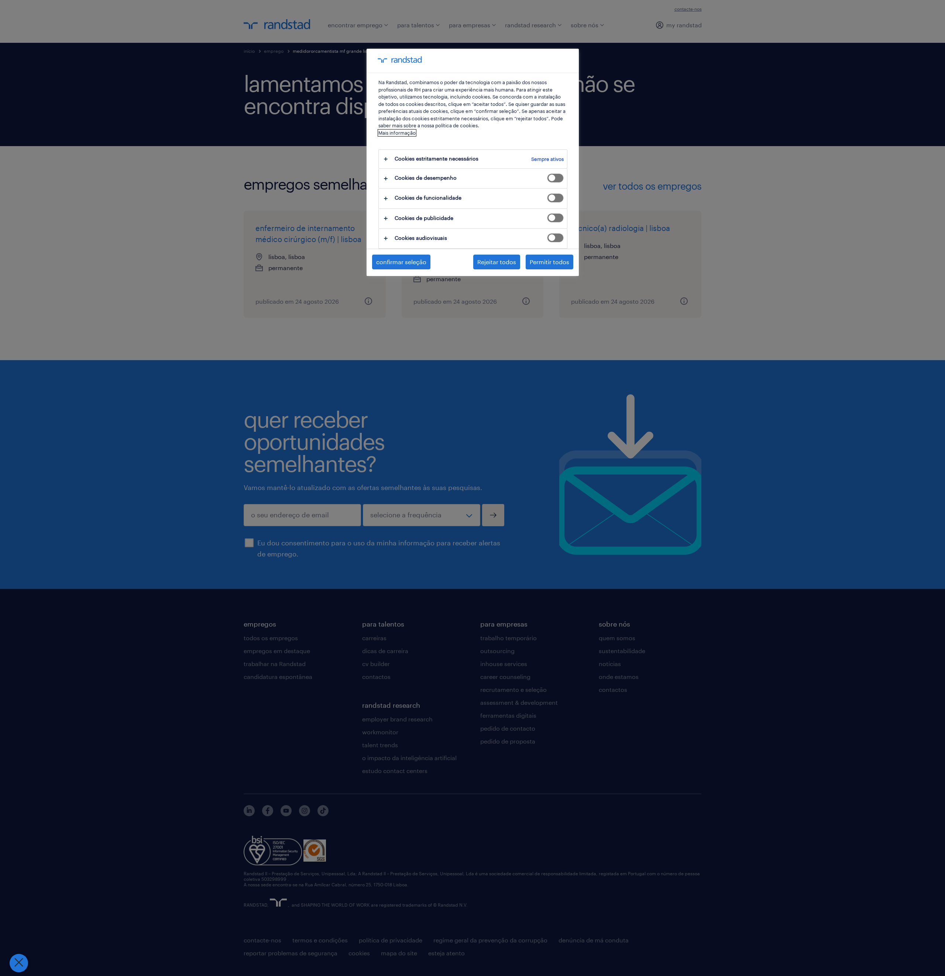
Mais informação (397, 133)
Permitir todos (549, 261)
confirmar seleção (401, 261)
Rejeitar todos (496, 261)
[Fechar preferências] (19, 963)
